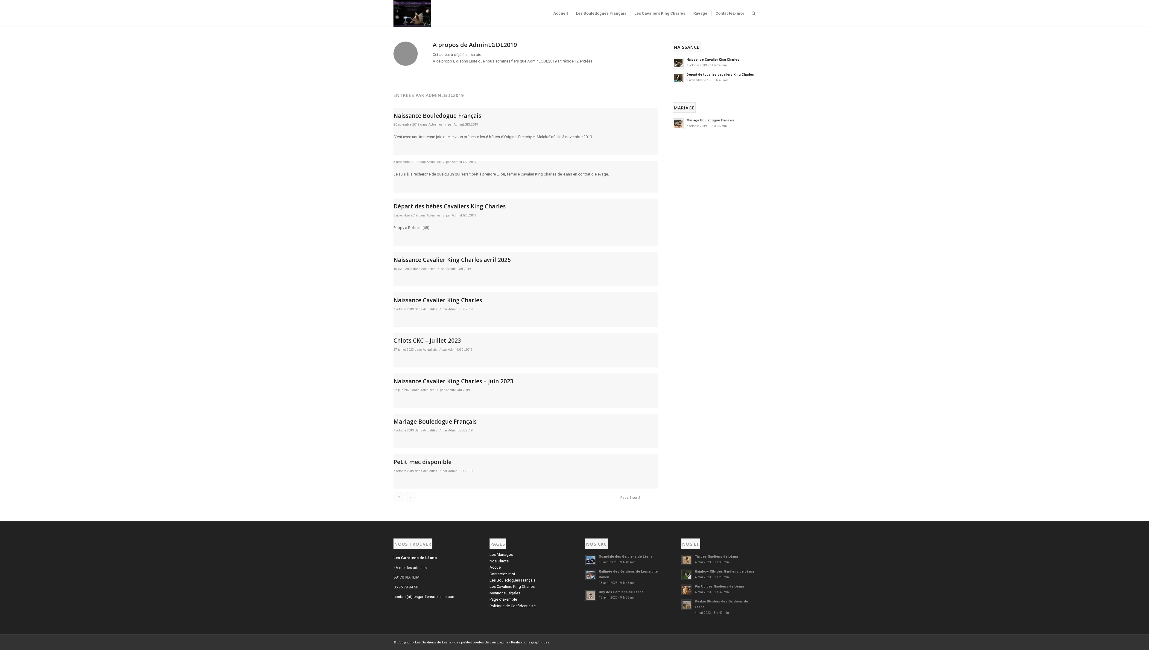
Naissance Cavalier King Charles (437, 300)
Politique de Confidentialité (513, 606)
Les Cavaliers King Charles (512, 586)
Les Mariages (501, 554)
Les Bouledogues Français (513, 580)
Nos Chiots (499, 561)
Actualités (435, 124)
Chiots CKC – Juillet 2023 (427, 340)
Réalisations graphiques (530, 642)
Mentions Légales (505, 593)
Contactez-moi (502, 574)
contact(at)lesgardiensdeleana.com (424, 596)
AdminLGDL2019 (466, 124)
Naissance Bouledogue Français (437, 116)
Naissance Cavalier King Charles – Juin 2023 (453, 381)
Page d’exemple (503, 599)
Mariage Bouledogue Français (435, 421)
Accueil (496, 567)
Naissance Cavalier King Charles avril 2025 (452, 260)
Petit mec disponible (422, 462)
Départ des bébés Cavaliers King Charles (449, 206)
